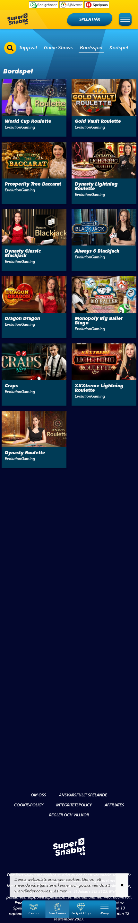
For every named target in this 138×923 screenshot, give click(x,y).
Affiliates (114, 805)
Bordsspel (91, 47)
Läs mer (59, 891)
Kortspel (118, 47)
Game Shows (58, 47)
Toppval (28, 47)
